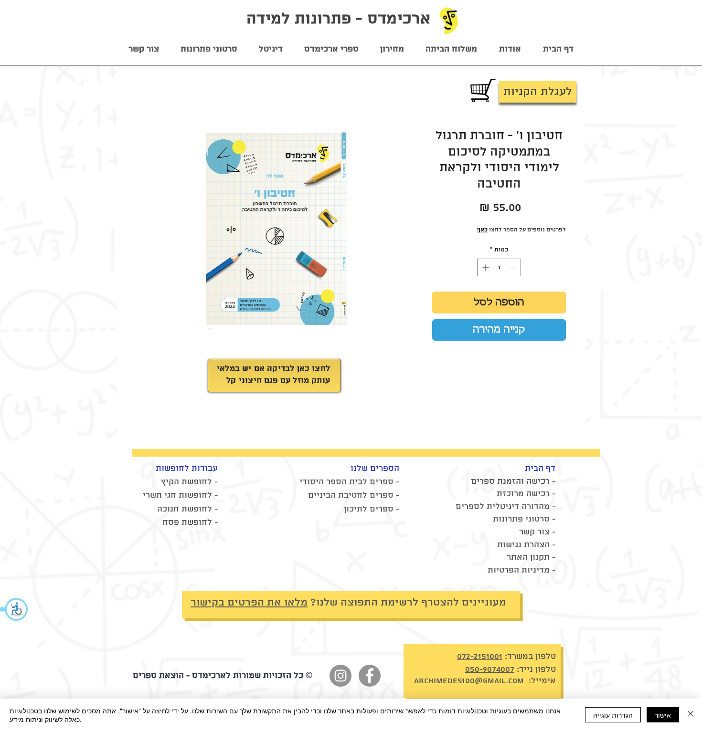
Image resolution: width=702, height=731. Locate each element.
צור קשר (534, 532)
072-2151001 (479, 656)
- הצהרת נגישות (526, 545)
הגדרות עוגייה (613, 715)
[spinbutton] (499, 267)
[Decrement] (514, 267)
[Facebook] (370, 676)
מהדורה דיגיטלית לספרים (503, 506)
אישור (663, 715)
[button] (14, 609)
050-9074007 (489, 669)
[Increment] (484, 267)
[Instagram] (340, 676)
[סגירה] (690, 714)
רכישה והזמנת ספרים (510, 481)
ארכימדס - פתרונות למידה (338, 19)
